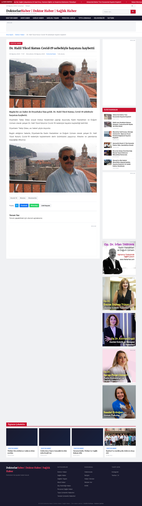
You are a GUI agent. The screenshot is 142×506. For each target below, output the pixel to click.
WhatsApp (34, 205)
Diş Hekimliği (99, 18)
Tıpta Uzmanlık (84, 18)
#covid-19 (14, 198)
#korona (22, 198)
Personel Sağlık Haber (65, 489)
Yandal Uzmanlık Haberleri (66, 496)
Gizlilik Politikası (88, 503)
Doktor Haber (12, 18)
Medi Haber (25, 18)
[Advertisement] (71, 26)
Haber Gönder (89, 479)
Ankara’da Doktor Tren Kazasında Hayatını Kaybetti (101, 2)
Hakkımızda (88, 472)
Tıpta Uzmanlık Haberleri (65, 492)
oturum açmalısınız (34, 218)
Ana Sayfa (9, 35)
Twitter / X (115, 475)
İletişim (28, 6)
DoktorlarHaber (51, 54)
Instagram (115, 472)
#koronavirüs (32, 198)
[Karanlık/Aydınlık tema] (133, 6)
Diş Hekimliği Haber (64, 486)
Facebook (24, 205)
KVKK (86, 486)
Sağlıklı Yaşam (53, 18)
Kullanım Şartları (99, 503)
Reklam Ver (88, 482)
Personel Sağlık (68, 18)
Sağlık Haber (38, 18)
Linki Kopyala (45, 205)
